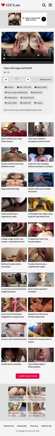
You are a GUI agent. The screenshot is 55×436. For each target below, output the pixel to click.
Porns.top (34, 426)
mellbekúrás (12, 98)
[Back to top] (50, 430)
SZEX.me (12, 5)
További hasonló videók (27, 376)
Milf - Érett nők (25, 87)
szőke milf (26, 103)
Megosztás (46, 79)
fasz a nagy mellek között (17, 92)
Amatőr (10, 87)
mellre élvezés (28, 98)
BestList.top (47, 426)
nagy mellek (12, 103)
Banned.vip (21, 426)
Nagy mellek (42, 87)
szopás (39, 103)
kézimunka (37, 92)
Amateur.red (9, 426)
